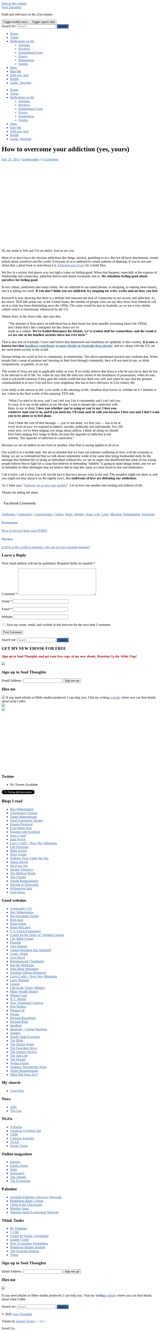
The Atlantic (18, 1177)
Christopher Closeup (23, 813)
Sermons (24, 45)
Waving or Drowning (24, 884)
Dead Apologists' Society (26, 820)
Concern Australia (22, 1138)
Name (7, 601)
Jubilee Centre (19, 1239)
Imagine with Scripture (25, 832)
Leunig (14, 984)
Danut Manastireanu (23, 816)
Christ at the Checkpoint (26, 1204)
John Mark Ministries (24, 969)
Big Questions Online (24, 916)
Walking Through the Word (28, 1067)
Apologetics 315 (21, 908)
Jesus (89, 514)
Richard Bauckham (23, 1018)
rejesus (14, 1014)
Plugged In (17, 1010)
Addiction (8, 514)
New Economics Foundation (29, 1243)
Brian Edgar (18, 923)
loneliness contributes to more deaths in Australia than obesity (68, 346)
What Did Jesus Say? (24, 1074)
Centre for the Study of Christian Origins (37, 935)
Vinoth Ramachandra (24, 881)
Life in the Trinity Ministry (27, 988)
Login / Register (20, 82)
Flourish (15, 942)
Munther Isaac (19, 1208)
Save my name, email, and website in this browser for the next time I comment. (59, 624)
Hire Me (15, 71)
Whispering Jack (21, 888)
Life (97, 514)
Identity (79, 514)
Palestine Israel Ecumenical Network (34, 1212)
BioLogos (16, 920)
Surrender (148, 514)
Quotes (23, 64)
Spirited (15, 1033)
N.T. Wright (18, 999)
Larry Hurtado (19, 980)
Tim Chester (18, 877)
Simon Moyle (19, 862)
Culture (59, 514)
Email (7, 609)
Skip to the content (14, 3)
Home (14, 33)
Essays (22, 56)
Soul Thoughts (11, 7)
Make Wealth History (24, 991)
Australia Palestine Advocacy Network (35, 1197)
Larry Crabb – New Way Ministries (33, 843)
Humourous (26, 60)
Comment (9, 594)
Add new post (19, 75)
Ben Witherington (22, 809)
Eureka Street (19, 1165)
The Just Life (18, 1055)
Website (7, 617)
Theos (14, 1255)
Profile (14, 79)
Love (104, 514)
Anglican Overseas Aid (25, 1130)
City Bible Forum (21, 938)
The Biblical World (22, 873)
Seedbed (15, 1025)
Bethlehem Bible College (26, 1201)
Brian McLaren (20, 927)
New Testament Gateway (27, 1003)
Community (24, 514)
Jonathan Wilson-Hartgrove (28, 972)
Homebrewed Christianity (27, 961)
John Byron (18, 839)
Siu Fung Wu (19, 866)
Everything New (21, 828)
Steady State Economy (25, 1037)
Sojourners (17, 1173)
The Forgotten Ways (23, 1048)
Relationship (131, 514)
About (14, 37)
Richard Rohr (19, 1021)
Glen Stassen (18, 946)
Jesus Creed (18, 835)
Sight (13, 1169)
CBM (14, 1134)
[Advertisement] (80, 741)
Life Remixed (19, 847)
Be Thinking (18, 1228)
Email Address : (12, 680)
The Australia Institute (24, 1251)
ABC (13, 1107)
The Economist (20, 1181)
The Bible (16, 1040)
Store (13, 67)
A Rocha (16, 1127)
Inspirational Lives (30, 52)
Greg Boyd (17, 957)
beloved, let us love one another (46, 485)
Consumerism (43, 514)
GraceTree (17, 1090)
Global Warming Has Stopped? (30, 950)
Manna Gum (18, 995)
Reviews (24, 49)
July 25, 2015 (11, 159)
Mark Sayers (18, 850)
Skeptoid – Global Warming (28, 1029)
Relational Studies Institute (27, 1247)
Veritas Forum (19, 1063)
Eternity (15, 1162)
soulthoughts (30, 159)
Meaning (116, 514)
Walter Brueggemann (24, 1071)
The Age (16, 1111)
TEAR (14, 1142)
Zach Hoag (17, 892)
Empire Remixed (21, 824)
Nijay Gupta (18, 854)
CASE (14, 1232)
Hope (69, 514)
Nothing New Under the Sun (29, 858)
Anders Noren (25, 1321)
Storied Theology (21, 869)
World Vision (19, 1146)
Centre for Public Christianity (29, 1236)
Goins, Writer (19, 954)
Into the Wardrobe (22, 965)
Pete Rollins (18, 1006)
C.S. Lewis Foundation (25, 931)
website (115, 697)
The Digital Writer (22, 1044)
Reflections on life (22, 41)
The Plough (18, 1059)
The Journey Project (23, 1052)
